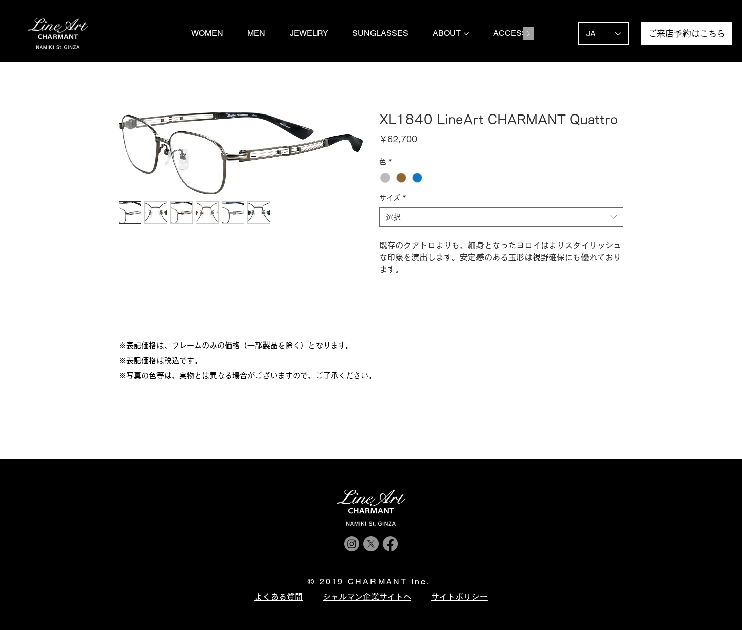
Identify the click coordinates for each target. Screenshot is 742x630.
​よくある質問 (278, 597)
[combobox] (501, 217)
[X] (371, 543)
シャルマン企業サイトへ (367, 597)
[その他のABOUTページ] (466, 33)
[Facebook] (390, 543)
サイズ (392, 197)
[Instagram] (351, 543)
